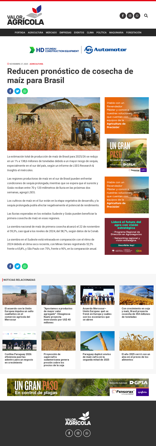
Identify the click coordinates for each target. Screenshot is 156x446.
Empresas (65, 32)
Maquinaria (116, 32)
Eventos (79, 32)
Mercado (51, 32)
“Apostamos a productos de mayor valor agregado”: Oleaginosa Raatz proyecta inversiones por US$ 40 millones (58, 315)
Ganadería (78, 40)
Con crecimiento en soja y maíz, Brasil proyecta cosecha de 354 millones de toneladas (136, 312)
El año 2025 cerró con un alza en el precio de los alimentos (136, 357)
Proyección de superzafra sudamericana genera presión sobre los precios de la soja (56, 360)
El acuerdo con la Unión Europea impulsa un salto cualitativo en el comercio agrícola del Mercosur (19, 314)
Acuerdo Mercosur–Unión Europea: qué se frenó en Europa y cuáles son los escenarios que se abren (97, 314)
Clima (90, 32)
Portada (20, 32)
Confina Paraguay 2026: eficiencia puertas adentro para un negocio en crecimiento (19, 358)
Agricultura (35, 32)
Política (101, 32)
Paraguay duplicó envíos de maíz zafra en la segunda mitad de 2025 (97, 357)
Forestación (133, 32)
